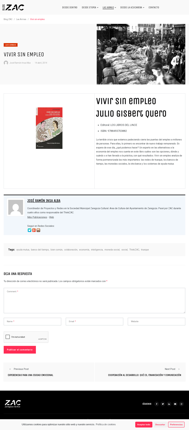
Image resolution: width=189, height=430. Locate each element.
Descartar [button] (160, 424)
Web (51, 217)
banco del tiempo (40, 249)
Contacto (154, 7)
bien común (56, 249)
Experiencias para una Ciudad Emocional (30, 375)
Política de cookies (106, 424)
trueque (145, 249)
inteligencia (97, 249)
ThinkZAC (134, 249)
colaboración (70, 249)
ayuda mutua (22, 249)
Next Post (170, 369)
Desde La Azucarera (131, 7)
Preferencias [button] (176, 424)
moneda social (112, 249)
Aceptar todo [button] (143, 424)
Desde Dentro (69, 7)
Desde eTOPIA (89, 7)
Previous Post (21, 369)
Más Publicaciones (37, 217)
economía (84, 249)
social (124, 249)
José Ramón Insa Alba (43, 200)
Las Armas (108, 7)
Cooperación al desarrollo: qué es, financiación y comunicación (144, 375)
